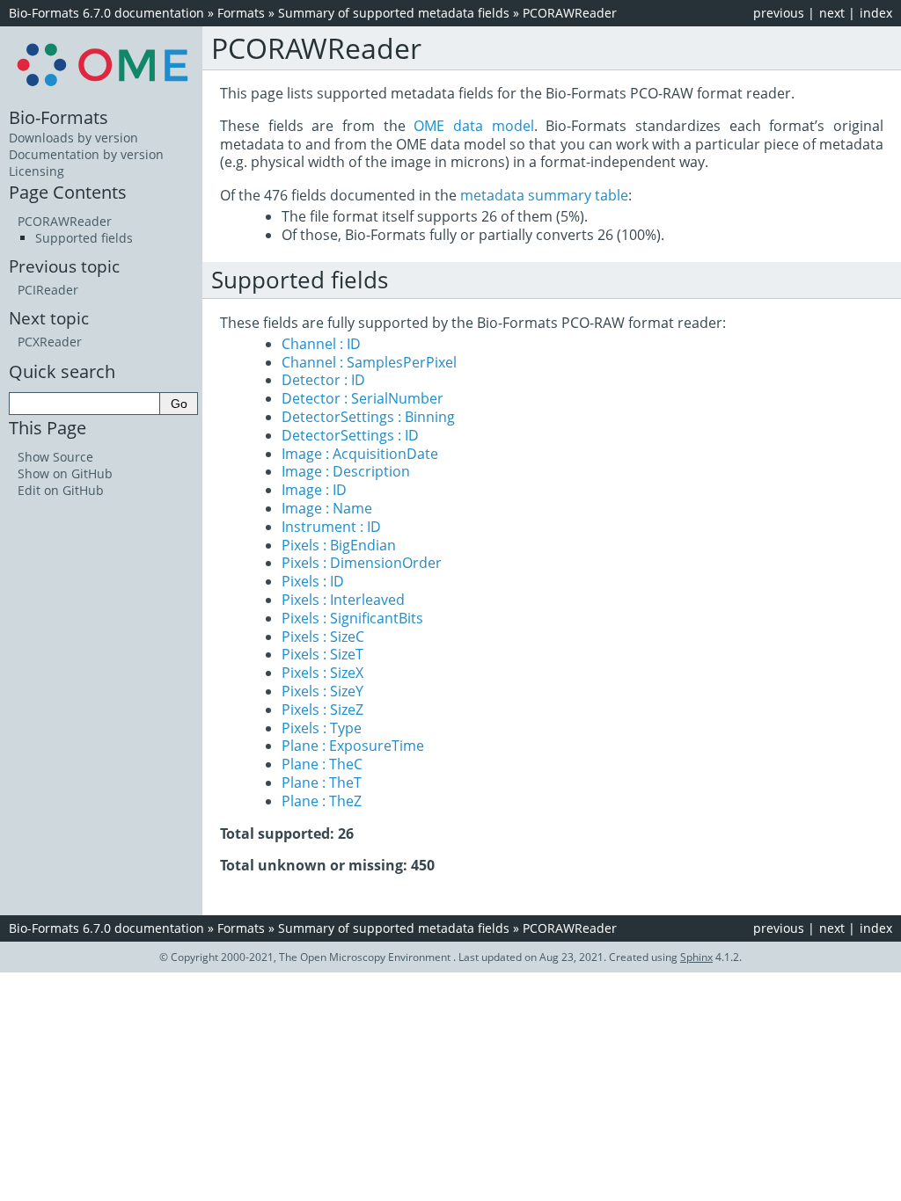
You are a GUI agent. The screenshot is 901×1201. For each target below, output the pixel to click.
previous (778, 12)
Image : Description (346, 471)
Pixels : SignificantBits (352, 618)
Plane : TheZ (322, 801)
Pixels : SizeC (323, 636)
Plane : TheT (322, 782)
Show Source (55, 456)
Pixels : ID (313, 581)
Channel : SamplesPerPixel (369, 362)
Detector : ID (323, 379)
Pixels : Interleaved (343, 599)
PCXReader (50, 341)
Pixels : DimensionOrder (362, 562)
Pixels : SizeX (322, 672)
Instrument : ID (331, 526)
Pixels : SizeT (322, 654)
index (876, 12)
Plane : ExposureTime (353, 745)
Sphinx (696, 957)
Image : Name (327, 508)
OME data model (473, 125)
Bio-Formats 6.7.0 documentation (106, 12)
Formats (241, 12)
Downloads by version (73, 137)
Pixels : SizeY (322, 691)
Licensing (36, 171)
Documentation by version (86, 154)
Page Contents (68, 191)
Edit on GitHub (61, 490)
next (832, 12)
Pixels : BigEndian (339, 545)
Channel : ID (321, 343)
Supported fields (84, 237)
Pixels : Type (322, 728)
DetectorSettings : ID (350, 435)
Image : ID (314, 489)
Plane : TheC (322, 764)
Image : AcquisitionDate (360, 453)
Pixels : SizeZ (322, 709)
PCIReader (48, 289)
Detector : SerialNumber (362, 398)
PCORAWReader (570, 12)
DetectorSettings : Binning (368, 416)
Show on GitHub (65, 473)
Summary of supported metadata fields (393, 12)
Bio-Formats (58, 117)
